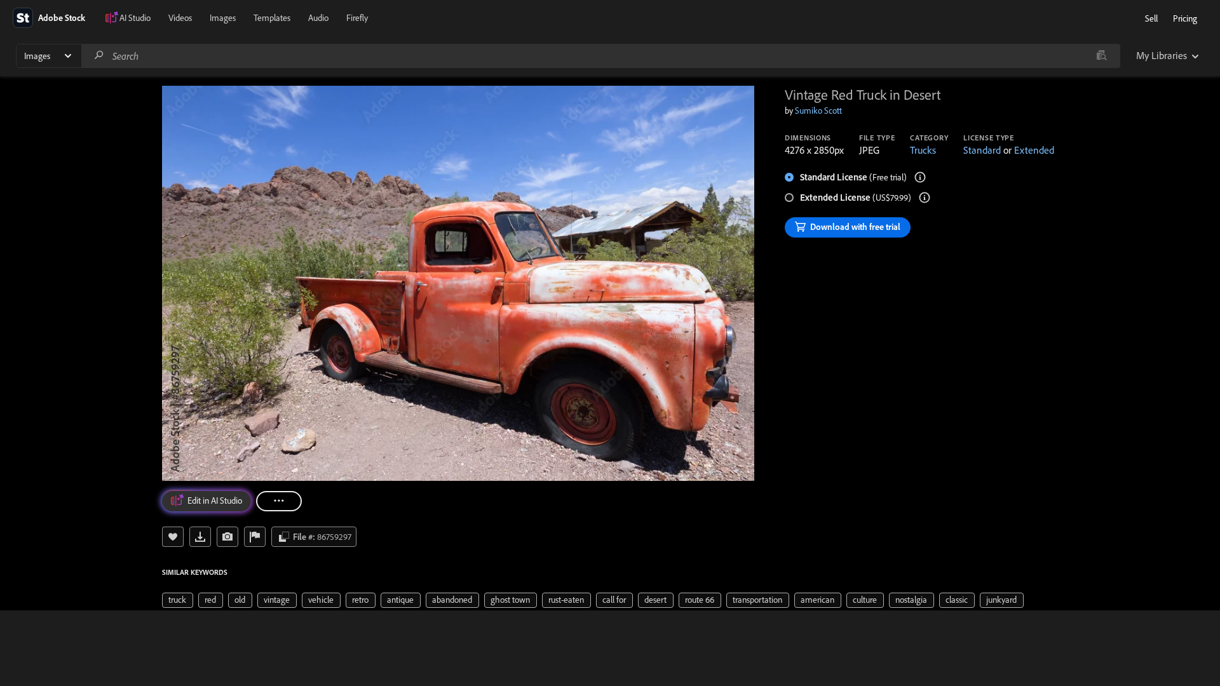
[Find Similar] (227, 537)
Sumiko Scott (818, 110)
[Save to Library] (173, 537)
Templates (272, 18)
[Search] (99, 55)
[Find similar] (1101, 56)
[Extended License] (924, 197)
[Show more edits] (279, 501)
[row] (177, 600)
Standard (982, 150)
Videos (180, 18)
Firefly (357, 18)
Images (223, 18)
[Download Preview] (200, 537)
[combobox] (600, 56)
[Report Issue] (255, 537)
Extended (1034, 150)
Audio (318, 18)
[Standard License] (920, 177)
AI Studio (135, 18)
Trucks (923, 150)
